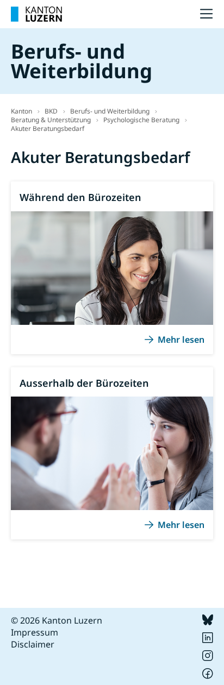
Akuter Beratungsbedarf (47, 128)
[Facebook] (207, 676)
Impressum (34, 632)
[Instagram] (207, 658)
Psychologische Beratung (141, 119)
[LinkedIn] (207, 640)
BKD (51, 111)
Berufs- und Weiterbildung (110, 111)
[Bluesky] (207, 622)
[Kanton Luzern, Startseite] (36, 14)
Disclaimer (32, 644)
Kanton (21, 111)
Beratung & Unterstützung (51, 119)
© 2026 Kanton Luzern (56, 620)
